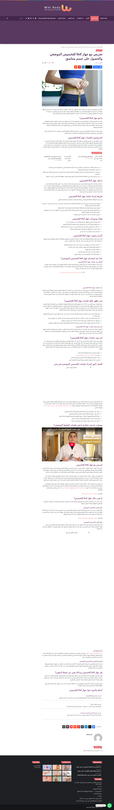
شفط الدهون (104, 18)
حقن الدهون (71, 18)
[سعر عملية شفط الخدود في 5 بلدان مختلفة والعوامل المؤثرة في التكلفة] (57, 767)
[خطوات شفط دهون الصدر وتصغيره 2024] (66, 773)
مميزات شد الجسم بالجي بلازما (89, 494)
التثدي (87, 18)
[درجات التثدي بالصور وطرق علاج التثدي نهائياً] (57, 778)
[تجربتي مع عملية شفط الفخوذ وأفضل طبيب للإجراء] (66, 767)
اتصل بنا (99, 796)
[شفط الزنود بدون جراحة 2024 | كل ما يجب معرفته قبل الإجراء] (47, 773)
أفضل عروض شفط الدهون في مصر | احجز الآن (90, 798)
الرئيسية (99, 47)
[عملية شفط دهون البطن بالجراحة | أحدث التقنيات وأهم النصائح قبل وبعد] (47, 767)
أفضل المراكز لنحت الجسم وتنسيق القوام (86, 355)
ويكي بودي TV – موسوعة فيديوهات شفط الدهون (89, 791)
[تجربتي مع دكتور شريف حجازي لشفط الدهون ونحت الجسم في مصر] (66, 158)
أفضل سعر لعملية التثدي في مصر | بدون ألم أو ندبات (88, 801)
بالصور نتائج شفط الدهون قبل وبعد (47, 18)
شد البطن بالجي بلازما (65, 488)
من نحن (99, 787)
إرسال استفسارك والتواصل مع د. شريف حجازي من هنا (57, 406)
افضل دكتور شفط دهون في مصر (85, 156)
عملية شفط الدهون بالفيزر (78, 488)
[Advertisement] (57, 32)
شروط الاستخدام (97, 794)
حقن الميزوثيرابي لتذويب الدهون (94, 653)
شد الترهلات (80, 18)
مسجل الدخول (93, 751)
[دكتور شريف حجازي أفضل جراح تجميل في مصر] (72, 279)
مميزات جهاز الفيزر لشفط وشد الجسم (87, 518)
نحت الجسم (95, 18)
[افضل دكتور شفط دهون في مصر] (98, 158)
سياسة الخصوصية (97, 789)
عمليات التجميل (61, 18)
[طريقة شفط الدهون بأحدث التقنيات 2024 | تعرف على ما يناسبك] (47, 778)
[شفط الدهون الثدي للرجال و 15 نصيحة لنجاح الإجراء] (66, 778)
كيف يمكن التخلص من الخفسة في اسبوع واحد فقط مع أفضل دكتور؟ (88, 783)
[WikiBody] (57, 8)
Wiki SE (89, 734)
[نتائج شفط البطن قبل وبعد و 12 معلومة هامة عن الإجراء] (57, 773)
